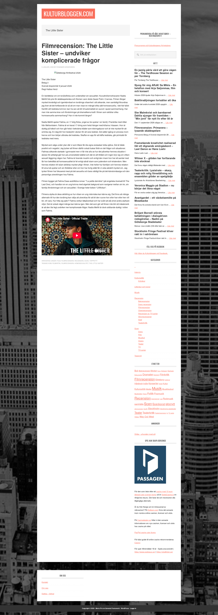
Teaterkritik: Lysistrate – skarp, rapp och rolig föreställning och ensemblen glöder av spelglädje (153, 173)
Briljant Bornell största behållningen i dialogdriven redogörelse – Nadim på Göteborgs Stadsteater (150, 217)
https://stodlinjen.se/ (165, 552)
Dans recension (144, 304)
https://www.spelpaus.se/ (144, 552)
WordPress (125, 608)
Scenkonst (158, 404)
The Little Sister (96, 263)
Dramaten (148, 374)
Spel (140, 319)
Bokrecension (144, 301)
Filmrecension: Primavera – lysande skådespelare (151, 129)
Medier (149, 389)
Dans (140, 331)
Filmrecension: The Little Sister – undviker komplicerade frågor (77, 52)
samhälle (139, 404)
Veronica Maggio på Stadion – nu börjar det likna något (154, 187)
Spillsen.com (153, 510)
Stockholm (154, 408)
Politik (150, 393)
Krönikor (141, 281)
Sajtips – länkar (48, 593)
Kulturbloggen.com (68, 13)
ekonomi (156, 375)
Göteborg (159, 379)
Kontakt (45, 582)
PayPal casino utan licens (145, 532)
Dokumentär (138, 375)
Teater (140, 344)
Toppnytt (93, 261)
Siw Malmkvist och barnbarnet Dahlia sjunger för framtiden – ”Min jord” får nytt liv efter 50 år (153, 115)
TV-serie (171, 413)
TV (139, 347)
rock (161, 399)
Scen (86, 261)
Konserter (153, 383)
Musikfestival (167, 389)
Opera (140, 340)
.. (134, 266)
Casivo (137, 542)
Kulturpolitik (139, 278)
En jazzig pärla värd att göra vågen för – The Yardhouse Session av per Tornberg (155, 73)
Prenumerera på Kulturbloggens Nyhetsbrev (152, 45)
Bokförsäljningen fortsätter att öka (155, 100)
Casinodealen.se (144, 520)
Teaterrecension (160, 413)
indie (145, 383)
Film (59, 261)
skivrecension (138, 409)
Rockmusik (168, 398)
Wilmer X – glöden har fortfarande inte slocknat (154, 159)
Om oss (45, 588)
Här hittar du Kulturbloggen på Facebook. (151, 253)
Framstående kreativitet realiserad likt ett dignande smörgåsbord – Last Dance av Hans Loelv (155, 146)
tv (167, 413)
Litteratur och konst (142, 286)
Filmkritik (56, 263)
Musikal (141, 337)
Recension (79, 261)
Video (136, 417)
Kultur (165, 383)
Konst (160, 384)
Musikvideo (138, 394)
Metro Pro (99, 608)
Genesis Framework (112, 608)
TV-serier (142, 350)
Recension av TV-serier (148, 313)
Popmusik (159, 393)
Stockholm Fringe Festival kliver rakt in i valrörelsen (153, 232)
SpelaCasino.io (167, 494)
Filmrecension (67, 261)
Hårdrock (138, 383)
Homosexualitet (81, 263)
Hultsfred (167, 380)
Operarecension (145, 310)
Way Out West (147, 416)
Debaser (164, 371)
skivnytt (170, 404)
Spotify (146, 409)
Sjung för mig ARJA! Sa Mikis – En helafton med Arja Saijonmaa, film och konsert (155, 88)
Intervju (137, 272)
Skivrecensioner (145, 316)
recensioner (155, 399)
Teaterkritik (142, 322)
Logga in (133, 608)
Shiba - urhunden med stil (144, 434)
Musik (137, 292)
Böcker (154, 370)
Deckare (171, 371)
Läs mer (164, 80)
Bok (136, 370)
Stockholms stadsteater (168, 409)
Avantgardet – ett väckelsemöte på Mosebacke (155, 199)
